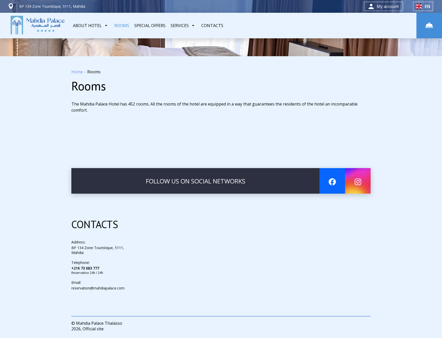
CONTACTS (212, 25)
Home (77, 72)
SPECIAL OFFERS (149, 25)
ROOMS (121, 25)
